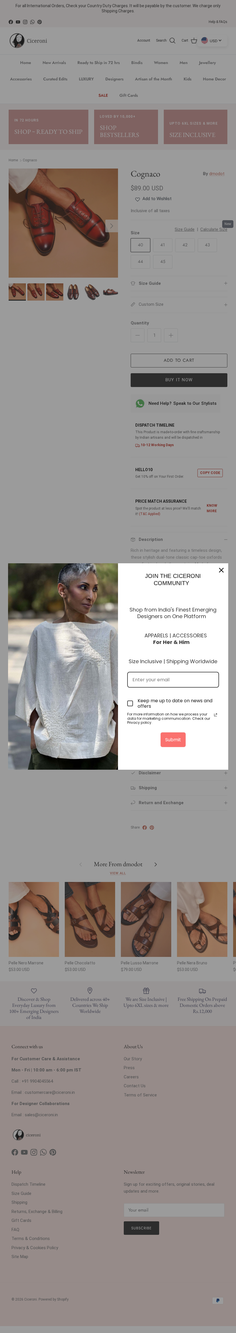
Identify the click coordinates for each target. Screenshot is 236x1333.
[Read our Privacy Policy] (215, 714)
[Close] (221, 570)
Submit (173, 739)
